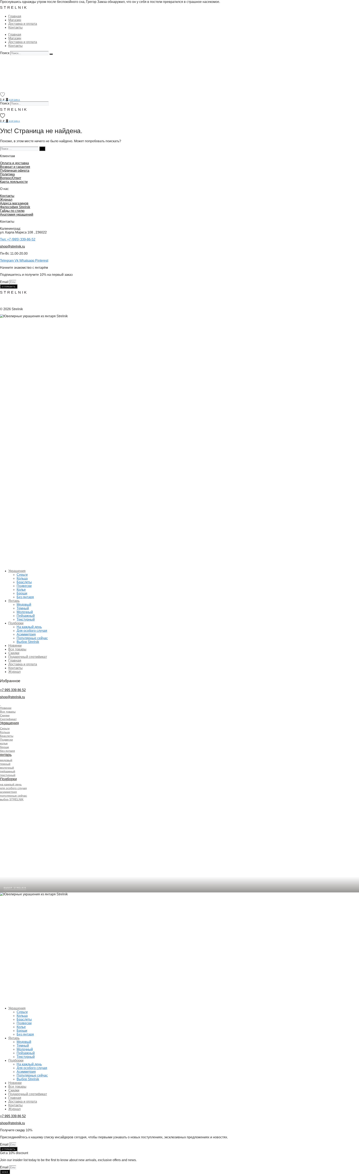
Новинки (15, 645)
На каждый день (29, 627)
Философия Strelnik (15, 207)
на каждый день (11, 784)
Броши (22, 593)
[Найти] (42, 148)
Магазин (14, 20)
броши (4, 747)
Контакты (15, 27)
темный (5, 764)
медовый (6, 760)
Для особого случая (32, 630)
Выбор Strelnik (28, 642)
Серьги (22, 574)
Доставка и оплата (22, 24)
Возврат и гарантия (15, 167)
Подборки (15, 623)
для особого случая (13, 788)
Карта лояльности (14, 182)
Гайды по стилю (12, 211)
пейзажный (7, 771)
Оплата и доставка (14, 163)
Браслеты (24, 582)
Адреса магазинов (14, 203)
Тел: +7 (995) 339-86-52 (17, 239)
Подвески (24, 586)
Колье (21, 589)
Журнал (6, 199)
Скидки (13, 653)
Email (4, 282)
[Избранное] (2, 94)
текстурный (7, 775)
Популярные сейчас (32, 638)
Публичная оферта (14, 170)
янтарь (6, 755)
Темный (23, 608)
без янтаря (7, 750)
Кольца (22, 578)
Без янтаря (25, 597)
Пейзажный (26, 615)
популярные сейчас (13, 795)
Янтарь (14, 601)
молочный (7, 767)
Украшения (17, 571)
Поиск (4, 53)
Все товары (17, 649)
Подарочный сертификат (27, 657)
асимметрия (8, 792)
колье (4, 743)
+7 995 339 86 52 (13, 690)
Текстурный (26, 619)
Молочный (25, 612)
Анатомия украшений (16, 214)
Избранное (10, 681)
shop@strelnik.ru (12, 246)
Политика (7, 174)
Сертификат (8, 719)
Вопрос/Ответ (10, 178)
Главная (14, 16)
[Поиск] (51, 54)
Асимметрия (26, 634)
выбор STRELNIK (11, 799)
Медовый (24, 604)
